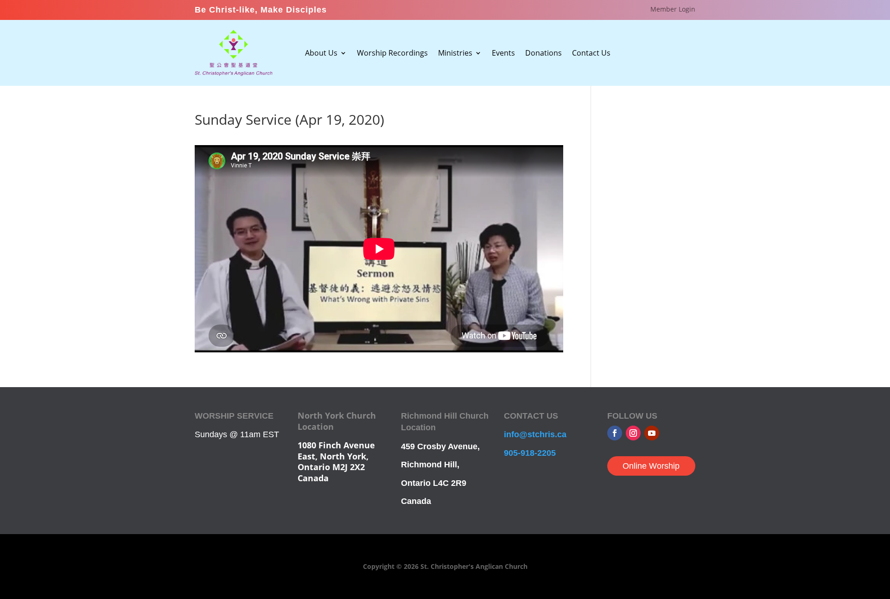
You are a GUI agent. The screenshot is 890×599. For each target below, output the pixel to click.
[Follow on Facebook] (614, 433)
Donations (543, 54)
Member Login (672, 9)
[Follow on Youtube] (651, 433)
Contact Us (591, 54)
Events (503, 54)
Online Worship (651, 466)
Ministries (455, 54)
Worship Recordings (392, 54)
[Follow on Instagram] (633, 433)
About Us (321, 54)
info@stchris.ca (535, 434)
